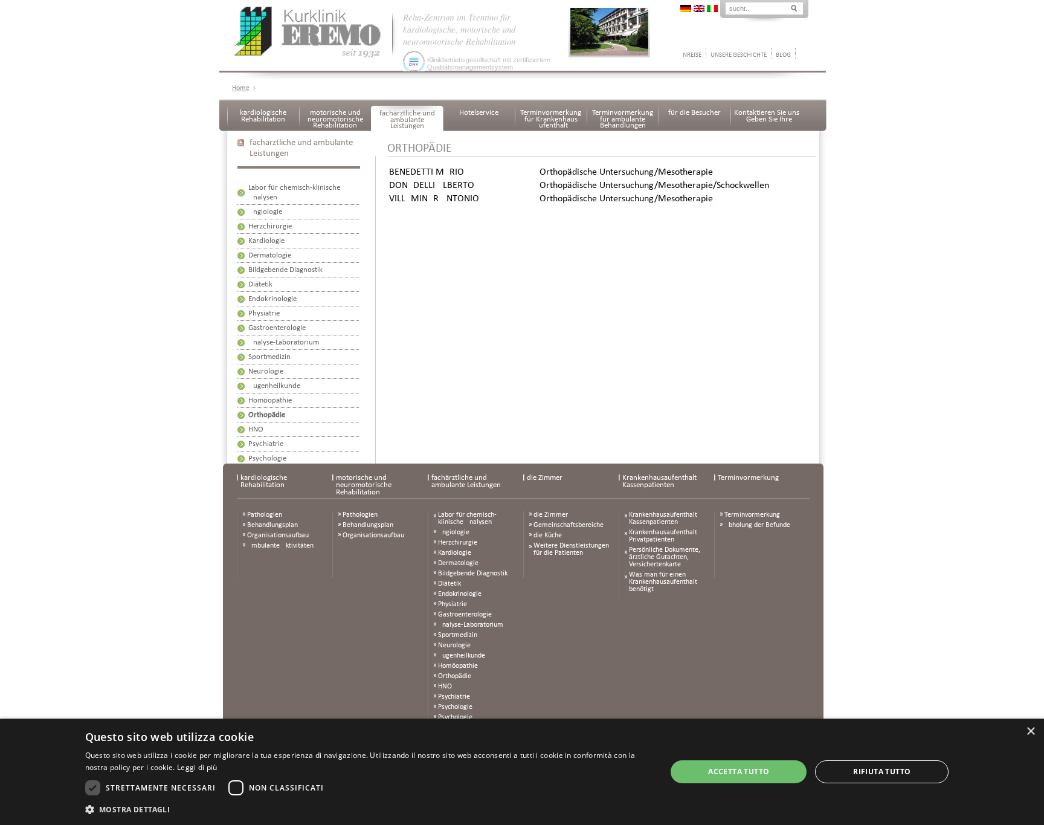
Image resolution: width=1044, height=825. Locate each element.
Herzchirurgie (270, 226)
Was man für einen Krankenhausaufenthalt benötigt (663, 582)
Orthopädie (266, 415)
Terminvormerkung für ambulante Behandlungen (622, 119)
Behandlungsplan (272, 525)
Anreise (690, 55)
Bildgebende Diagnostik (285, 270)
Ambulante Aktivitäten (280, 545)
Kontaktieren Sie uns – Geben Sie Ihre (766, 116)
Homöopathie (270, 400)
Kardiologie (266, 241)
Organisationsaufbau (278, 535)
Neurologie (265, 371)
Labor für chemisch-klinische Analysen (467, 518)
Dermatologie (269, 255)
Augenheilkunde (274, 386)
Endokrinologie (272, 299)
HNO (255, 429)
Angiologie (265, 212)
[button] (367, 809)
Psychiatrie (265, 444)
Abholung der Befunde (757, 525)
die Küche (547, 535)
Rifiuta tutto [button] (881, 771)
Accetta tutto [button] (738, 771)
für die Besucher (694, 113)
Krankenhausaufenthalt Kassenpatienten (659, 481)
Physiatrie (264, 313)
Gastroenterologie (277, 328)
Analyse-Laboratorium (283, 342)
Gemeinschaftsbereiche (568, 525)
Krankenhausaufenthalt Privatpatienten (663, 536)
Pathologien (264, 515)
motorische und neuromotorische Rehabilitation (335, 119)
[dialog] (522, 772)
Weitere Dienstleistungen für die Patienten (571, 549)
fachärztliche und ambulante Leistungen (407, 119)
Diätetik (260, 284)
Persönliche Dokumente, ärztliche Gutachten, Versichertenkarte (664, 557)
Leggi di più (197, 767)
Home (241, 88)
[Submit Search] (794, 7)
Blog (783, 55)
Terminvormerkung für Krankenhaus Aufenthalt (550, 119)
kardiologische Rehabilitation (263, 116)
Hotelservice (478, 113)
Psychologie (267, 458)
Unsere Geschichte (738, 55)
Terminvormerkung (748, 478)
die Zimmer (544, 478)
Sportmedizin (269, 357)
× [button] (1030, 731)
